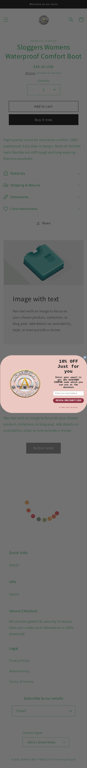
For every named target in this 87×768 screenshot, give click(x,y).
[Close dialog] (85, 357)
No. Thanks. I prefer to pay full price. (68, 407)
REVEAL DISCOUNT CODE (68, 400)
